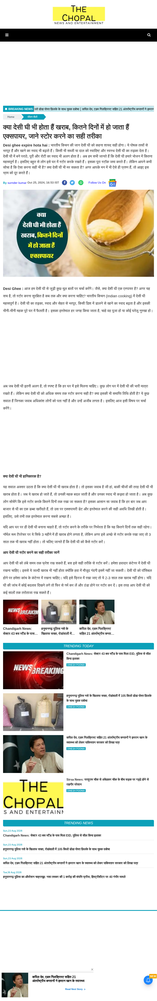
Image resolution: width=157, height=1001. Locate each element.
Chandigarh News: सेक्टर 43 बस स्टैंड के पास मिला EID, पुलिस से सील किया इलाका (52, 835)
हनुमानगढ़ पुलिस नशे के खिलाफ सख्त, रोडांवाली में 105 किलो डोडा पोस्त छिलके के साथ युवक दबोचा (56, 849)
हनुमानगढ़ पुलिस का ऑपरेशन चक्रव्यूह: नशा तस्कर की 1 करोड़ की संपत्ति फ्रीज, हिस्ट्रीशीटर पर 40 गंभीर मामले (64, 876)
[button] (6, 35)
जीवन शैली (32, 116)
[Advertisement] (78, 70)
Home (10, 116)
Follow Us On (98, 182)
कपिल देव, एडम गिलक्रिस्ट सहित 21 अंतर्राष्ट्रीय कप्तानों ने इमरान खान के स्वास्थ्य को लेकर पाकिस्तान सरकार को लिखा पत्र (70, 863)
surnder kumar (17, 182)
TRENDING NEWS (78, 823)
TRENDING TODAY (78, 646)
